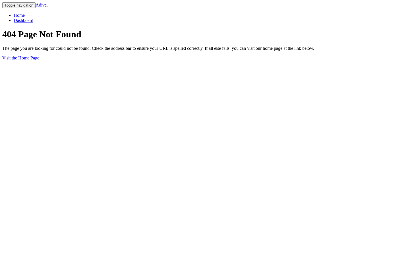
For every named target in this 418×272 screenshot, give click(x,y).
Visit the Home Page (20, 57)
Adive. (42, 5)
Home (19, 15)
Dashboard (23, 20)
